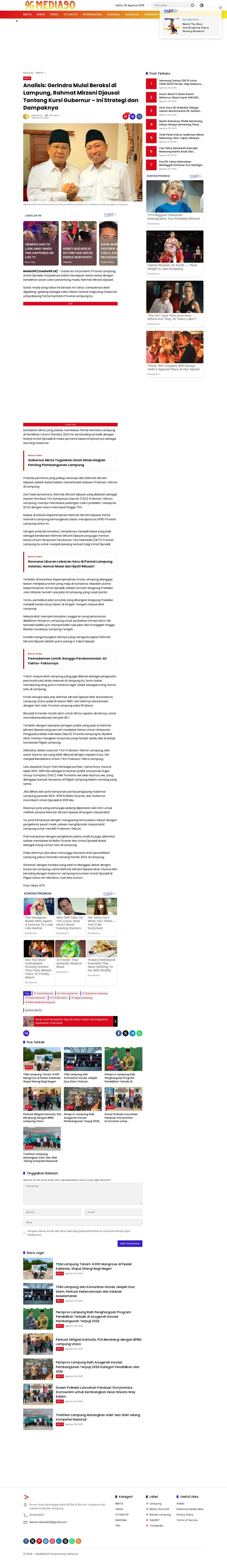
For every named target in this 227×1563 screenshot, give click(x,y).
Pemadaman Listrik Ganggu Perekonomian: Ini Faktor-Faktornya (67, 660)
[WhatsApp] (139, 1033)
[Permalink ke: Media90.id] (27, 116)
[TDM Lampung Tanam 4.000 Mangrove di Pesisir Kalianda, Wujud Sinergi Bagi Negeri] (42, 1059)
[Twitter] (126, 1033)
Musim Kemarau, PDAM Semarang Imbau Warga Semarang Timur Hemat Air (180, 123)
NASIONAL (121, 1520)
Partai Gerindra (37, 997)
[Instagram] (52, 1541)
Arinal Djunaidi (45, 993)
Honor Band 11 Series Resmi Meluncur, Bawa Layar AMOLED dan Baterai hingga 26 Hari (178, 95)
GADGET (155, 1520)
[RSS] (78, 1541)
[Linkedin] (59, 1541)
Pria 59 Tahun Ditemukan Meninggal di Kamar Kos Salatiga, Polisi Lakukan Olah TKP (181, 163)
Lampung (155, 1503)
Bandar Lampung (160, 1514)
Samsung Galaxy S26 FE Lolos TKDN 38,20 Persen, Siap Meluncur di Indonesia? (180, 82)
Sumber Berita (33, 1010)
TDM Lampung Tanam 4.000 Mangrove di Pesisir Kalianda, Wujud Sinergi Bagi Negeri (42, 1078)
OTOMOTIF (122, 1514)
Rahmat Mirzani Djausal (41, 1002)
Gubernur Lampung (96, 993)
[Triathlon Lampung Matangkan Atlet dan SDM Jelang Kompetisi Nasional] (42, 1139)
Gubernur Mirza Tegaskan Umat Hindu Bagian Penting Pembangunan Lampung (66, 462)
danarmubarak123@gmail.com (48, 1522)
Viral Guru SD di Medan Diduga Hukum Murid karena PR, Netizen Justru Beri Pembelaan (179, 109)
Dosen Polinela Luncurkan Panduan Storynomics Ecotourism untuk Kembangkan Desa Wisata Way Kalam (122, 1118)
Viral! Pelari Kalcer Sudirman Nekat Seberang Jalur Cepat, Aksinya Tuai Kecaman (181, 136)
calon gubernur (69, 993)
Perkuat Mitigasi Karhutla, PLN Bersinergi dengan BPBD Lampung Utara (42, 1118)
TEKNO (119, 1509)
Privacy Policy (185, 1514)
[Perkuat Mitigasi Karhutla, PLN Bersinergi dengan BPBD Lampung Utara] (42, 1099)
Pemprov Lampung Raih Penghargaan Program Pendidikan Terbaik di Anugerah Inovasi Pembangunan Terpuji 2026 (122, 1078)
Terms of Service (187, 1520)
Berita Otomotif (159, 1509)
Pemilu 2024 (60, 997)
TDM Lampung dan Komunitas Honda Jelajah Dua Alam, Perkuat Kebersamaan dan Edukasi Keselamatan (81, 1078)
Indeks (180, 1503)
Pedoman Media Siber (190, 1509)
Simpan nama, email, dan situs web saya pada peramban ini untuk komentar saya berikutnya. (79, 1233)
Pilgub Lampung (83, 997)
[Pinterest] (39, 1541)
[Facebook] (119, 1033)
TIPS (117, 1525)
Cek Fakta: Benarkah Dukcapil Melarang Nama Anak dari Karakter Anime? (178, 150)
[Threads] (65, 1541)
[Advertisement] (113, 44)
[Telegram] (132, 1033)
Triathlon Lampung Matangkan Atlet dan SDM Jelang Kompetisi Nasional (40, 1157)
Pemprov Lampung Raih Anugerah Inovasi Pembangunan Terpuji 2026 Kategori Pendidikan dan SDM (83, 1118)
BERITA (27, 78)
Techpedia (156, 1525)
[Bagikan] (139, 116)
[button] (192, 5)
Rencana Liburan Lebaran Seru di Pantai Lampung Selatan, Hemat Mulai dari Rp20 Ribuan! (70, 563)
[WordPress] (46, 1541)
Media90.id (37, 116)
